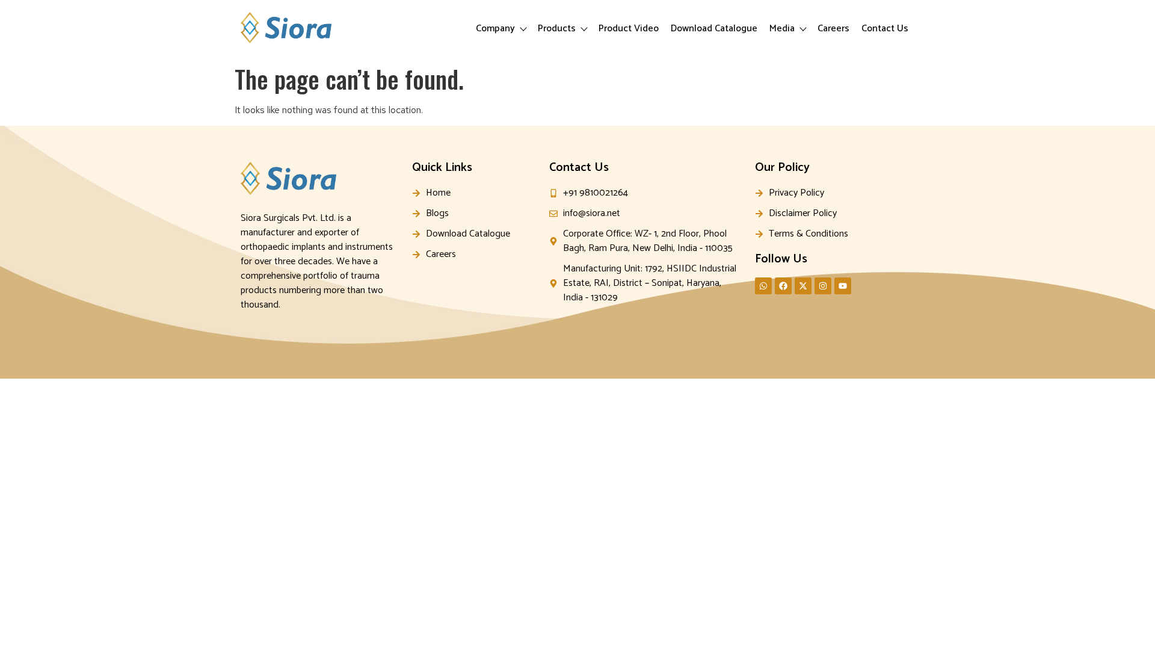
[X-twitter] (803, 285)
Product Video (629, 28)
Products (557, 28)
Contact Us (884, 28)
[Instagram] (823, 285)
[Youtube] (842, 285)
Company (495, 28)
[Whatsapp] (763, 285)
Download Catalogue (714, 28)
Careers (833, 28)
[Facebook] (783, 285)
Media (782, 28)
